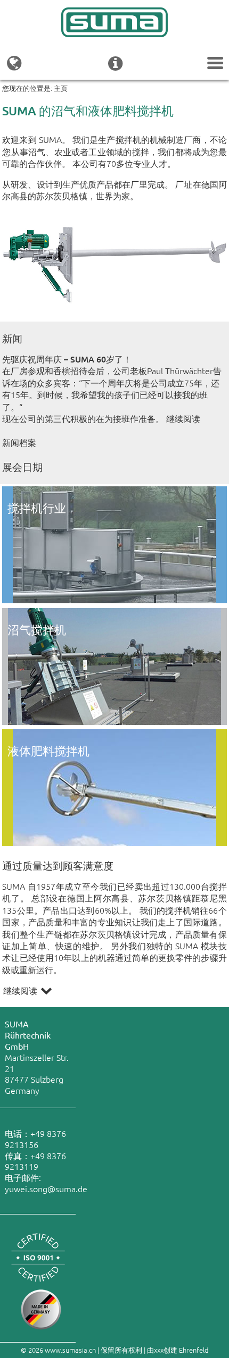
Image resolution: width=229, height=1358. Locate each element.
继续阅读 (183, 418)
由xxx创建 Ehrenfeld (178, 1350)
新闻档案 (19, 442)
